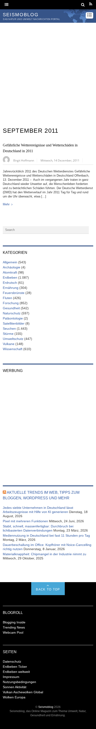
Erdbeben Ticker (15, 666)
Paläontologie (13, 318)
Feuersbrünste (13, 293)
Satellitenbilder (13, 323)
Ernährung (10, 288)
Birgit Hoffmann (23, 160)
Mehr (6, 204)
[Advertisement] (48, 73)
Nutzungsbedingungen (19, 682)
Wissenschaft (12, 349)
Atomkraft (10, 272)
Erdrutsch (10, 282)
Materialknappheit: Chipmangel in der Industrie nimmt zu (44, 554)
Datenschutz (12, 661)
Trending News (14, 627)
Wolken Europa (14, 697)
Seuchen (9, 328)
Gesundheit (11, 308)
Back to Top (48, 589)
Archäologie (11, 267)
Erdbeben (10, 277)
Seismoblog (45, 706)
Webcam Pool (13, 632)
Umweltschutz (13, 339)
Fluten (7, 298)
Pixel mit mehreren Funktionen (25, 521)
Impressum (11, 677)
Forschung (11, 303)
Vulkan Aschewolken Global (23, 692)
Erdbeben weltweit (16, 672)
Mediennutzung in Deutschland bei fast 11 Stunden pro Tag (46, 535)
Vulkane (8, 344)
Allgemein (10, 262)
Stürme (8, 333)
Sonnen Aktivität (14, 687)
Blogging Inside (14, 622)
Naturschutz (12, 313)
